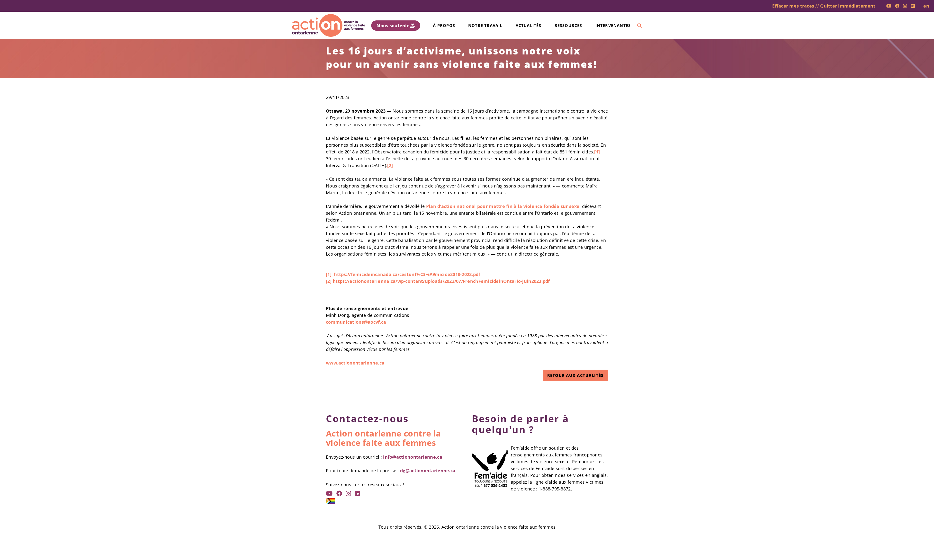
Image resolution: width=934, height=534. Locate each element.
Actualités (528, 25)
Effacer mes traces (793, 6)
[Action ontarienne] (328, 25)
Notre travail (485, 25)
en (926, 6)
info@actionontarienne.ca (412, 457)
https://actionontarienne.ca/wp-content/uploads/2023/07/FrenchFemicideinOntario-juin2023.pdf (441, 281)
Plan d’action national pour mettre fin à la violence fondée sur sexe (502, 206)
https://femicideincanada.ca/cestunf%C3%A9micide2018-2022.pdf (407, 274)
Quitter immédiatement (847, 6)
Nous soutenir (393, 25)
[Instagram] (905, 6)
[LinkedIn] (913, 6)
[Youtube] (888, 6)
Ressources (568, 25)
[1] (597, 152)
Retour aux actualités (575, 375)
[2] (390, 165)
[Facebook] (897, 6)
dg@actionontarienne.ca (427, 470)
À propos (444, 25)
